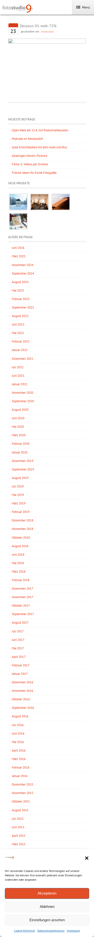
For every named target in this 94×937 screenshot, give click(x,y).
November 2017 (22, 597)
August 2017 (20, 622)
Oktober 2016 (21, 699)
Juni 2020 (18, 418)
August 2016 (20, 716)
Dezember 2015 (22, 784)
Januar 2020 (19, 452)
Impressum (73, 930)
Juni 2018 (18, 554)
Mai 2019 (18, 495)
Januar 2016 (19, 776)
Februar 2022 (20, 341)
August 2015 (20, 810)
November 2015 (22, 793)
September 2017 (23, 614)
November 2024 (22, 265)
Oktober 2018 (21, 537)
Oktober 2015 (21, 801)
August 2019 (20, 478)
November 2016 (22, 691)
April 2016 (19, 750)
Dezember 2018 (22, 520)
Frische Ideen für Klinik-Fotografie (34, 173)
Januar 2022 (19, 350)
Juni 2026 (18, 248)
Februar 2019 (20, 512)
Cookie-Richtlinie (24, 930)
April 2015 (19, 836)
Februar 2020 (20, 444)
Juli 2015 (18, 819)
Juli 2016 (18, 725)
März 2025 (19, 256)
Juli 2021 (18, 367)
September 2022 (23, 307)
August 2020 (20, 410)
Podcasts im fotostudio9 (27, 139)
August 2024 (20, 282)
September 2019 (23, 469)
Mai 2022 (18, 333)
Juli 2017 (18, 631)
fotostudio (47, 32)
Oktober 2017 (21, 605)
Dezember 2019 (22, 461)
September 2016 (23, 708)
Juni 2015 (18, 827)
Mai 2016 (18, 742)
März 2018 (19, 571)
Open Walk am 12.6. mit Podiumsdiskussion (40, 130)
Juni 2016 (18, 733)
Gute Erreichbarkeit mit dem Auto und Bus (39, 147)
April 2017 (19, 657)
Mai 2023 (18, 290)
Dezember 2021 (22, 359)
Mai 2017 (18, 648)
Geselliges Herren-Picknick (29, 156)
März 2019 (19, 503)
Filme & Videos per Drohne (30, 164)
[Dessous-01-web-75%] (47, 42)
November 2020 (22, 393)
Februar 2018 (20, 580)
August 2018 (20, 546)
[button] (86, 858)
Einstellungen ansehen (47, 920)
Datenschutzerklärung (50, 930)
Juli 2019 (18, 486)
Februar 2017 (20, 665)
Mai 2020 (18, 427)
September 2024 (23, 273)
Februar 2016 (20, 767)
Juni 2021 (18, 376)
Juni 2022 (18, 324)
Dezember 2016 (22, 682)
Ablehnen (47, 906)
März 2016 (19, 759)
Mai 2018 (18, 563)
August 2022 (20, 316)
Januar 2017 (19, 674)
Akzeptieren (47, 893)
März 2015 (19, 844)
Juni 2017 (18, 640)
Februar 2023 (20, 299)
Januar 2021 (19, 384)
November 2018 (22, 529)
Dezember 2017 (22, 588)
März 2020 (19, 435)
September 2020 (23, 401)
